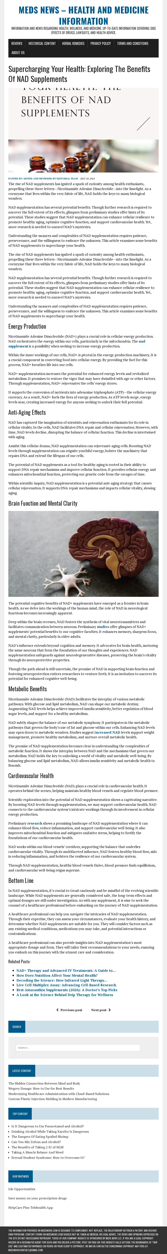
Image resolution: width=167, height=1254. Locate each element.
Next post (99, 1010)
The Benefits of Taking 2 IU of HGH (37, 1147)
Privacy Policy (101, 43)
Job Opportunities (21, 1189)
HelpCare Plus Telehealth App (30, 1207)
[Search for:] (78, 1047)
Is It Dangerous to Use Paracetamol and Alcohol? (47, 1126)
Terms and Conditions (132, 43)
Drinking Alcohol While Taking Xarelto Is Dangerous (50, 1131)
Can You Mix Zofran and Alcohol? (36, 1142)
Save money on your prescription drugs (37, 1198)
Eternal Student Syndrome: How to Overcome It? (48, 1157)
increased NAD (107, 732)
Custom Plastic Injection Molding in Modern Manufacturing (52, 1099)
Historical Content (42, 43)
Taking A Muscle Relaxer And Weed (37, 1152)
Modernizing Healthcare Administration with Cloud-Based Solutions (58, 1093)
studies (103, 626)
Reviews (16, 43)
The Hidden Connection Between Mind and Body (44, 1083)
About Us (18, 52)
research (34, 823)
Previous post (71, 1010)
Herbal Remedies (73, 43)
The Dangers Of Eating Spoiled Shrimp (39, 1136)
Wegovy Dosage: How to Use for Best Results (41, 1088)
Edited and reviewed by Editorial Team (51, 178)
